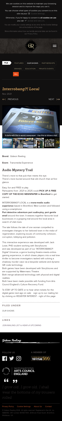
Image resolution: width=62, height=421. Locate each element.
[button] (56, 108)
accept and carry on (36, 21)
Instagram (18, 358)
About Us (38, 406)
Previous (13, 99)
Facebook (4, 358)
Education (30, 69)
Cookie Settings (38, 14)
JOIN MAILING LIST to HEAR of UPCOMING (21, 325)
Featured (19, 63)
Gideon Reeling (31, 46)
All (15, 74)
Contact (48, 406)
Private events (46, 69)
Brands (18, 69)
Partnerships (48, 63)
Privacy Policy (32, 34)
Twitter (11, 358)
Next (51, 99)
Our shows (32, 63)
